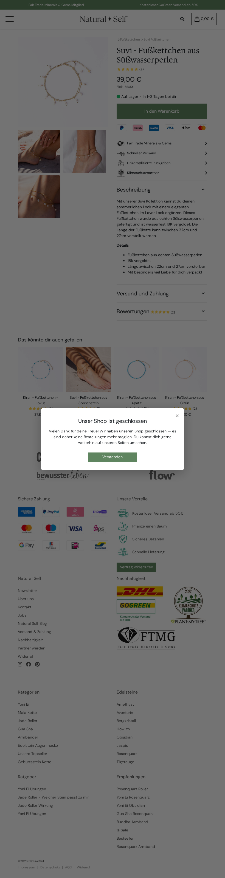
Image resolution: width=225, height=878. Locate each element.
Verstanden (112, 457)
